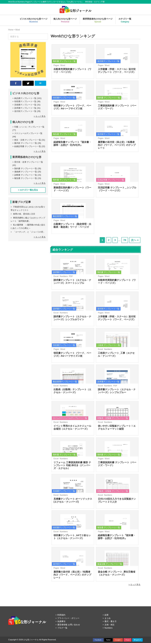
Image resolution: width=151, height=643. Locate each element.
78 (124, 240)
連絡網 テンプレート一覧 (25, 172)
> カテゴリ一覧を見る (28, 190)
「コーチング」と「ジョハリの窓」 (29, 232)
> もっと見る (134, 584)
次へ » (134, 240)
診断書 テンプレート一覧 (25, 175)
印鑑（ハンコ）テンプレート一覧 (29, 127)
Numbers (64, 276)
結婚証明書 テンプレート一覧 (27, 146)
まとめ (108, 618)
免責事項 (61, 621)
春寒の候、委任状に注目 (24, 214)
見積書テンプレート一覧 (25, 105)
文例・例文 (110, 625)
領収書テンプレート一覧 (25, 101)
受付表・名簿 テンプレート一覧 (28, 162)
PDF (71, 276)
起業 (107, 615)
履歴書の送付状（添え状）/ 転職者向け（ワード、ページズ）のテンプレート (117, 145)
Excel (56, 276)
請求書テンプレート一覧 (25, 108)
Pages (56, 65)
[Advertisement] (28, 265)
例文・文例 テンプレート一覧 (27, 140)
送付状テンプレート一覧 (25, 111)
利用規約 (61, 615)
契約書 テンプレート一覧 (25, 168)
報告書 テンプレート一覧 (25, 178)
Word (62, 65)
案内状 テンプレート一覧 (25, 143)
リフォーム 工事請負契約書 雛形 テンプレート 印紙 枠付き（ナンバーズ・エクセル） (72, 465)
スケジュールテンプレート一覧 (28, 133)
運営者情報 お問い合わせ (68, 625)
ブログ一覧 (62, 628)
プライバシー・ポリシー (68, 618)
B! (40, 83)
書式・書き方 (111, 621)
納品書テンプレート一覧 (25, 98)
